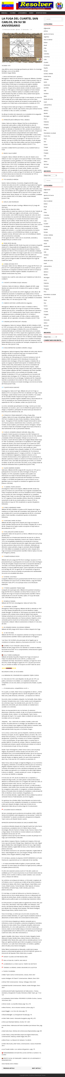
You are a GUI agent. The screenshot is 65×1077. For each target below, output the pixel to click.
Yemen (46, 167)
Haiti (45, 90)
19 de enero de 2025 (9, 29)
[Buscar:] (53, 19)
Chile (45, 48)
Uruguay (46, 153)
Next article (36, 1068)
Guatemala (47, 85)
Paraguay (46, 127)
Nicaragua (46, 116)
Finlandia (46, 79)
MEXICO (46, 110)
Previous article (8, 1068)
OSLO (45, 119)
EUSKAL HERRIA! (48, 73)
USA (45, 156)
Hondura (46, 93)
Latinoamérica (22, 13)
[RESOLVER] (32, 5)
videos (45, 161)
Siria (45, 141)
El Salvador (47, 65)
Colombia (12, 13)
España (46, 68)
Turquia (46, 147)
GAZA (45, 82)
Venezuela (4, 13)
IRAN (45, 96)
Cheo (18, 29)
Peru (45, 130)
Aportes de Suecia (41, 13)
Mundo (31, 13)
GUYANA (46, 88)
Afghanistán (47, 28)
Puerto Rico (47, 136)
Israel (45, 102)
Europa (46, 71)
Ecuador (46, 62)
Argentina (46, 37)
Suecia (45, 144)
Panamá (46, 124)
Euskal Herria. (47, 76)
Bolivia (45, 42)
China (45, 51)
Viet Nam (46, 164)
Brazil (45, 45)
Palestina (46, 122)
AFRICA (46, 31)
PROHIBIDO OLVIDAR (50, 133)
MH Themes (42, 1075)
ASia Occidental (48, 39)
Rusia (45, 139)
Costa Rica (47, 56)
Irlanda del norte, (48, 99)
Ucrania (46, 150)
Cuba (45, 59)
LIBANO (46, 107)
